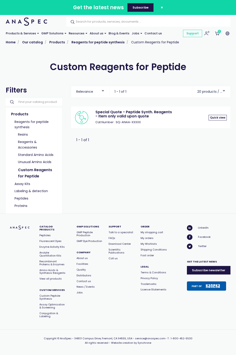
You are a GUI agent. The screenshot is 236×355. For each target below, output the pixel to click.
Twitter (202, 246)
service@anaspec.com (150, 338)
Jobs (136, 33)
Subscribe (140, 7)
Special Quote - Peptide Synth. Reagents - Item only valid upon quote (133, 114)
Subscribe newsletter (208, 270)
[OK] (71, 22)
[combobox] (90, 90)
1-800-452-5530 (181, 338)
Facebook (204, 237)
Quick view (217, 117)
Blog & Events (119, 33)
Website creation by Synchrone (131, 343)
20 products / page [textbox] (210, 91)
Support (192, 33)
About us (97, 33)
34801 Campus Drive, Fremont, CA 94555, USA (103, 338)
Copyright (50, 338)
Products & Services (21, 33)
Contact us (153, 33)
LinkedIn (203, 228)
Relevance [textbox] (84, 91)
